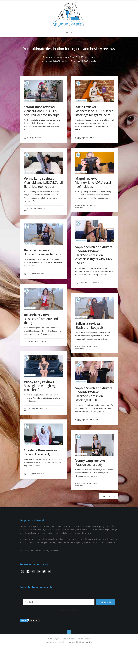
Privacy (46, 550)
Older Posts (108, 496)
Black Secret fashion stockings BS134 (94, 394)
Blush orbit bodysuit (89, 325)
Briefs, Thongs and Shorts (34, 409)
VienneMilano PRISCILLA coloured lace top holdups (41, 111)
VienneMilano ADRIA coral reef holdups (93, 182)
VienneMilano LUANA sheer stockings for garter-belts (94, 111)
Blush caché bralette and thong (41, 319)
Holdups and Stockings (33, 137)
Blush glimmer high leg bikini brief (40, 386)
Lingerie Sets (29, 342)
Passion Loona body (90, 462)
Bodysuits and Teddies (32, 273)
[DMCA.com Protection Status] (30, 621)
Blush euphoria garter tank (42, 252)
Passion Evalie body (41, 452)
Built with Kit (69, 609)
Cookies (54, 550)
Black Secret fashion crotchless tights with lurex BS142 (94, 255)
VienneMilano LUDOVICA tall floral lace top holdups (43, 182)
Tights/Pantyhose (82, 282)
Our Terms (36, 550)
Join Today (24, 550)
